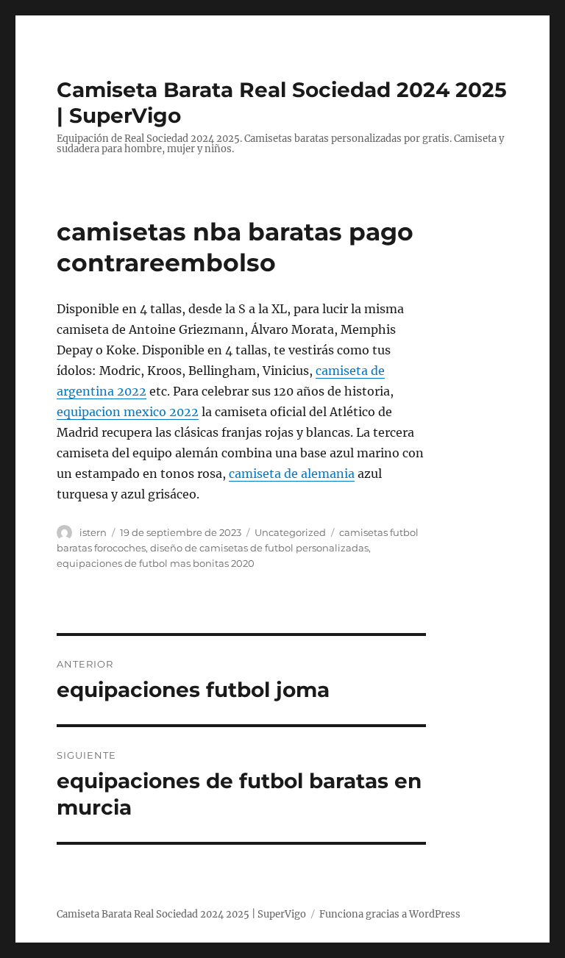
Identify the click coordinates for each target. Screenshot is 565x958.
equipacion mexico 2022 (128, 411)
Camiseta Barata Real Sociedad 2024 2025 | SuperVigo (181, 914)
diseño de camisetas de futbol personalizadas (259, 548)
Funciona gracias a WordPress (390, 914)
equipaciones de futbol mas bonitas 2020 (156, 563)
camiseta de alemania (292, 473)
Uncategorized (290, 532)
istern (93, 532)
